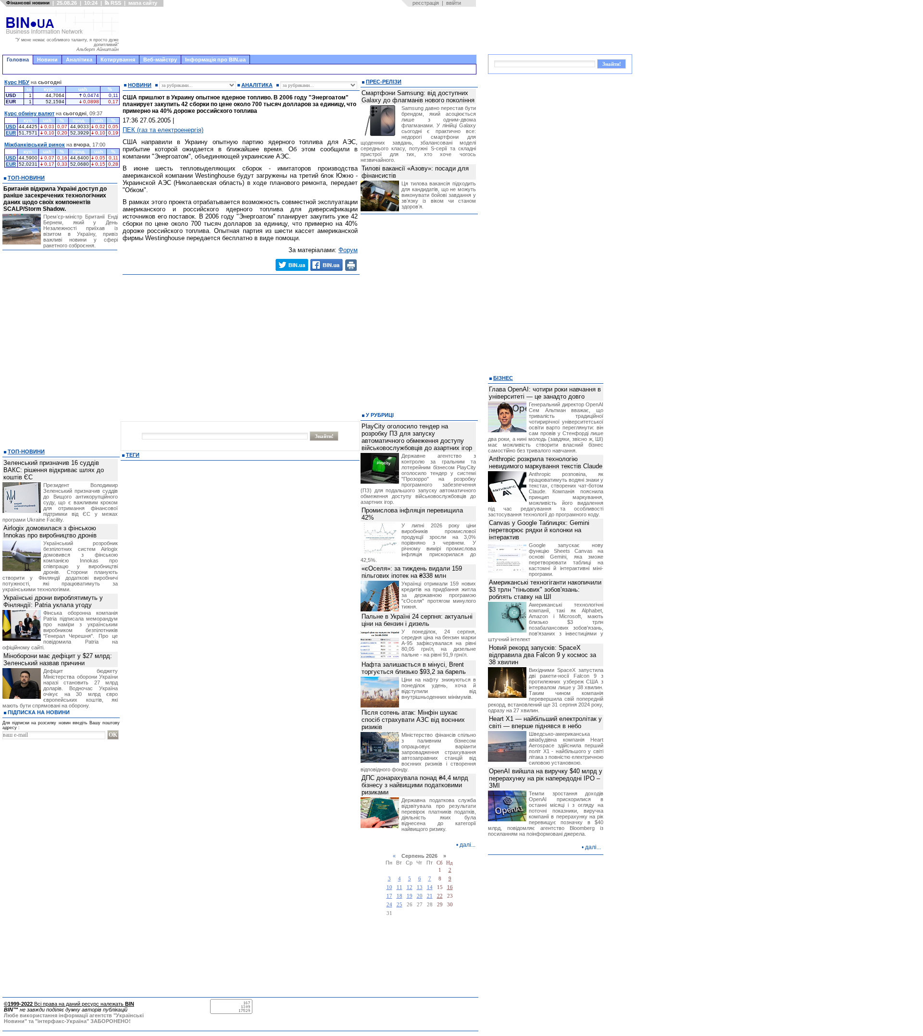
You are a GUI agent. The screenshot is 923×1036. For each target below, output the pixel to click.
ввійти (453, 3)
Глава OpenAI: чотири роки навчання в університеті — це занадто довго (545, 393)
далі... (467, 844)
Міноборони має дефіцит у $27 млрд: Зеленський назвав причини (57, 659)
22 (440, 896)
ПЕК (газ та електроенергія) (163, 130)
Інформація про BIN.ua (215, 59)
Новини (47, 59)
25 (399, 904)
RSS (115, 3)
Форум (348, 250)
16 (450, 887)
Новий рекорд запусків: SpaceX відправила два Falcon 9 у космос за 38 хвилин (542, 655)
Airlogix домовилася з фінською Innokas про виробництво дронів (50, 531)
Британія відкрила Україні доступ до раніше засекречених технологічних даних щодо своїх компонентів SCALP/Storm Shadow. (55, 198)
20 (420, 896)
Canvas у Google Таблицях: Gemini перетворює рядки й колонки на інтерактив (539, 530)
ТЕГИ (132, 455)
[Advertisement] (300, 30)
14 (430, 887)
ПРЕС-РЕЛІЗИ (383, 82)
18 (399, 896)
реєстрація (425, 3)
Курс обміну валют (29, 113)
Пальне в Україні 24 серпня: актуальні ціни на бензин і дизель (417, 620)
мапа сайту (142, 3)
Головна (18, 59)
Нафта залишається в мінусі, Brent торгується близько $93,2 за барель (414, 668)
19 (409, 896)
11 (399, 887)
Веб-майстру (160, 59)
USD (11, 126)
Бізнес (503, 378)
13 (420, 887)
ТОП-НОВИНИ (26, 178)
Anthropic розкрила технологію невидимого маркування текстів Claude (545, 462)
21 (430, 896)
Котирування (117, 59)
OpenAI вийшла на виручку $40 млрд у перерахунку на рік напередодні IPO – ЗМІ (545, 778)
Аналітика (79, 59)
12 (409, 887)
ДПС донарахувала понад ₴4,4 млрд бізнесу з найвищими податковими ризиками (415, 785)
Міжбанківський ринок (34, 144)
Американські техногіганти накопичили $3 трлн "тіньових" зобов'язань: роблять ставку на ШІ (545, 589)
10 (389, 887)
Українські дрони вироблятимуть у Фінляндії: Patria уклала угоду (53, 601)
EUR (11, 132)
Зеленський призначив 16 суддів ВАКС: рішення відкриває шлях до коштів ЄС (53, 470)
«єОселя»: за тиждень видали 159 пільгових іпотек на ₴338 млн (412, 572)
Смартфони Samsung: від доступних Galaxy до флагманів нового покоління (418, 96)
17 (389, 896)
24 (389, 904)
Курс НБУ (16, 82)
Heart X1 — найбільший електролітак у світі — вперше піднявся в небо (545, 722)
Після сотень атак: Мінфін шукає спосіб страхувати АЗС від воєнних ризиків (413, 720)
